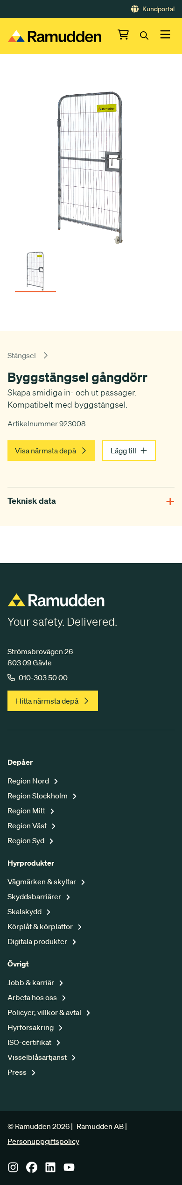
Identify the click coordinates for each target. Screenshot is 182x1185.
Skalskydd (25, 911)
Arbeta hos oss (32, 997)
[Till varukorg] (129, 36)
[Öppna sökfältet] (150, 35)
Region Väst (27, 825)
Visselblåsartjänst (37, 1057)
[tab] (35, 268)
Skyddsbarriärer (35, 896)
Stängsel (21, 355)
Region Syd (26, 840)
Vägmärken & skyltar (42, 881)
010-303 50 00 (43, 677)
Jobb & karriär (31, 982)
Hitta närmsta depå (47, 700)
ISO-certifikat (30, 1042)
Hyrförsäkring (31, 1027)
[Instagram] (13, 1170)
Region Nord (28, 780)
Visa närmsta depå (45, 450)
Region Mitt (27, 810)
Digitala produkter (38, 941)
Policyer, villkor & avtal (45, 1012)
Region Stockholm (38, 795)
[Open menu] (165, 36)
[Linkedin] (50, 1170)
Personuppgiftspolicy (43, 1141)
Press (17, 1072)
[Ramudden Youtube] (69, 1170)
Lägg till (123, 450)
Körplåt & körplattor (40, 926)
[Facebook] (31, 1170)
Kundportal (158, 9)
